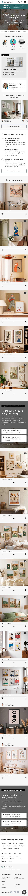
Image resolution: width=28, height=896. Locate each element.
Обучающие (4, 858)
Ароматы (15, 845)
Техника (9, 856)
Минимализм (4, 851)
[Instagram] (11, 892)
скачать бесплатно (8, 74)
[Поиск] (19, 2)
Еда (10, 853)
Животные (3, 853)
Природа (8, 845)
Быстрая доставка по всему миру (14, 160)
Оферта (3, 881)
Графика (10, 848)
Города (14, 853)
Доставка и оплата (18, 874)
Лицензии (3, 887)
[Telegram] (2, 214)
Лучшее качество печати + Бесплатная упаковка (13, 139)
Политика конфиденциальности (19, 878)
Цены (2, 884)
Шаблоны (21, 845)
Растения (16, 848)
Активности (13, 851)
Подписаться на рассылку (5, 878)
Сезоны (15, 843)
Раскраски (3, 861)
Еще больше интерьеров (14, 126)
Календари (19, 858)
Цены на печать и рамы (14, 171)
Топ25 (9, 843)
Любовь (3, 856)
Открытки (12, 858)
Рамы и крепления (21, 47)
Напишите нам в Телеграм (24, 892)
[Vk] (15, 892)
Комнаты (21, 843)
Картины (3, 848)
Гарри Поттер (17, 856)
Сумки (10, 861)
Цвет (2, 845)
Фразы (19, 851)
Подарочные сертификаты (17, 885)
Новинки (3, 843)
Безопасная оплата (11, 150)
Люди (19, 853)
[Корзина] (22, 2)
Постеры (5, 46)
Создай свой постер (13, 48)
